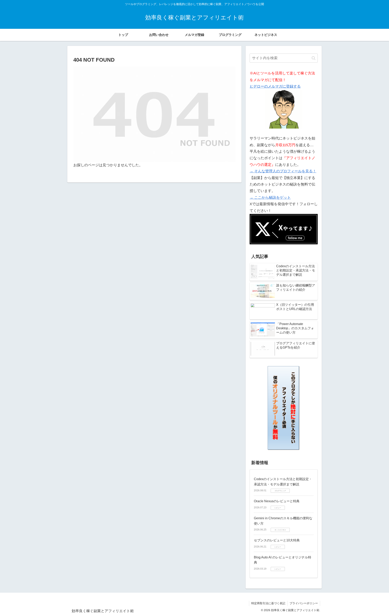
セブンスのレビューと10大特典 (277, 540)
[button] (313, 58)
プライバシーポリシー (304, 603)
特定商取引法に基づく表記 (268, 603)
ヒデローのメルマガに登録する (275, 86)
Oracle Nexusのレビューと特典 (276, 501)
